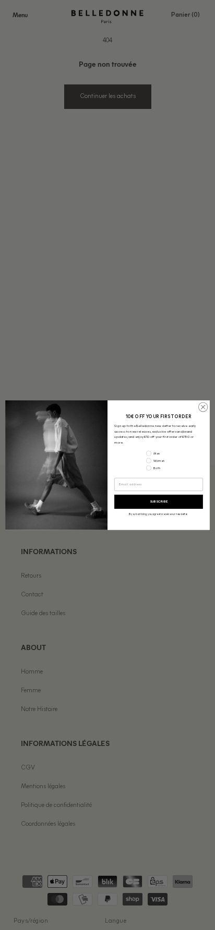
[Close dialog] (203, 407)
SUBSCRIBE (159, 502)
